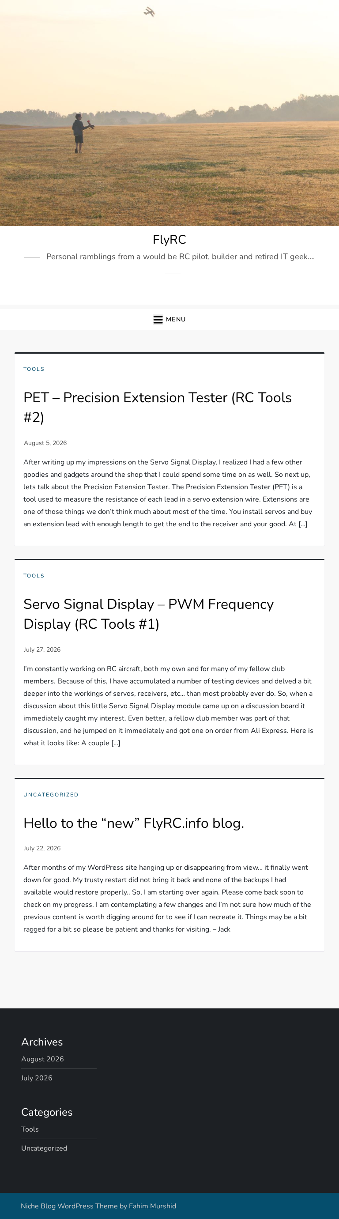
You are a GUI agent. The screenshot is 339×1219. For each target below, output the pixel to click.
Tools (34, 369)
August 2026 (42, 1059)
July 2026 (37, 1078)
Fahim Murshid (152, 1206)
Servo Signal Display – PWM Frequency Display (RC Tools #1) (148, 614)
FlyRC (169, 239)
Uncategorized (51, 795)
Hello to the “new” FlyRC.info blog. (133, 823)
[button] (169, 320)
